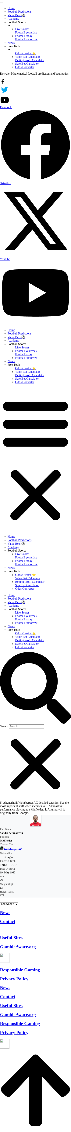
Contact (7, 921)
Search (4, 726)
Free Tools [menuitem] (14, 48)
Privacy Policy (14, 978)
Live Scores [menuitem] (22, 29)
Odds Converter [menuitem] (24, 67)
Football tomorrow (26, 357)
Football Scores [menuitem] (17, 23)
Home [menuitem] (11, 8)
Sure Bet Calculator (27, 378)
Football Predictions (19, 333)
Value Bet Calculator (27, 371)
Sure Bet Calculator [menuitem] (27, 63)
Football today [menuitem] (23, 35)
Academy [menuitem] (13, 18)
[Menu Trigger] (1, 2)
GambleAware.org (18, 946)
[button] (35, 459)
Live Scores (22, 347)
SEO (45, 929)
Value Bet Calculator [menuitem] (27, 56)
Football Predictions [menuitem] (19, 11)
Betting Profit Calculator (29, 375)
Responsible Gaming (20, 969)
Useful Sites (11, 937)
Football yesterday (26, 350)
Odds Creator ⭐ (25, 368)
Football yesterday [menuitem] (26, 32)
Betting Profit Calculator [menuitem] (29, 60)
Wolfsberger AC (13, 849)
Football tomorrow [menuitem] (26, 39)
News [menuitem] (11, 42)
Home (11, 330)
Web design (10, 929)
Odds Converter (24, 382)
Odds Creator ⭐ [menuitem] (25, 53)
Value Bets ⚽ (16, 337)
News (11, 361)
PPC (54, 929)
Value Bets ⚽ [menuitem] (16, 15)
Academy (13, 340)
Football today (23, 354)
